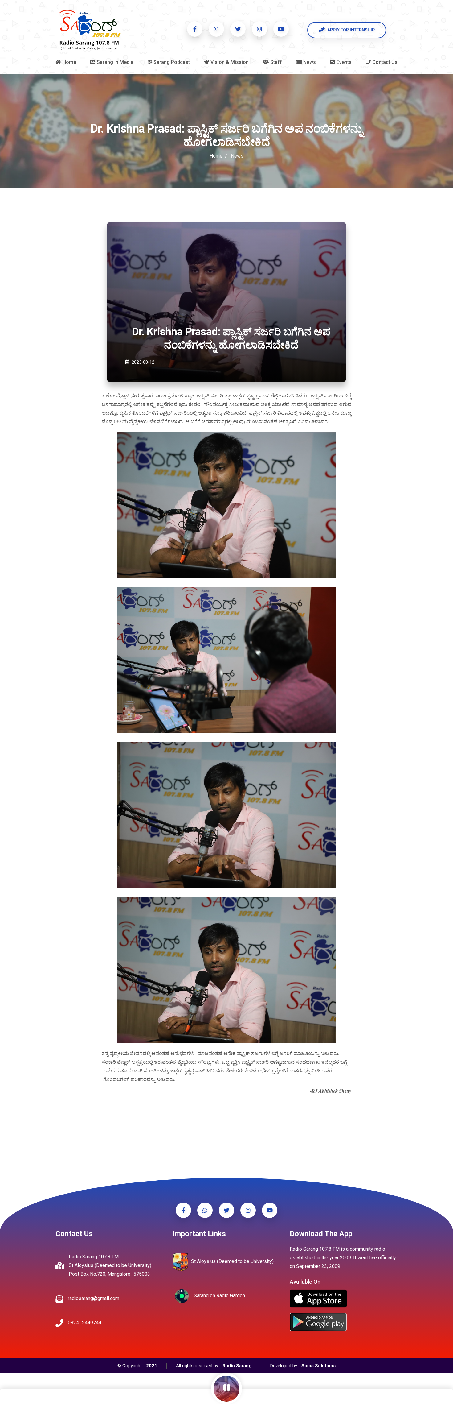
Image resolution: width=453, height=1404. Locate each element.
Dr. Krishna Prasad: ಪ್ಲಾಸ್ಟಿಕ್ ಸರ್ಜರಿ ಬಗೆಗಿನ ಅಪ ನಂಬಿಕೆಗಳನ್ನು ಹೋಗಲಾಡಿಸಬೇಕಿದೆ (231, 338)
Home (216, 156)
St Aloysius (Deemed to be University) (232, 1262)
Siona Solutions (318, 1366)
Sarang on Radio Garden (219, 1296)
